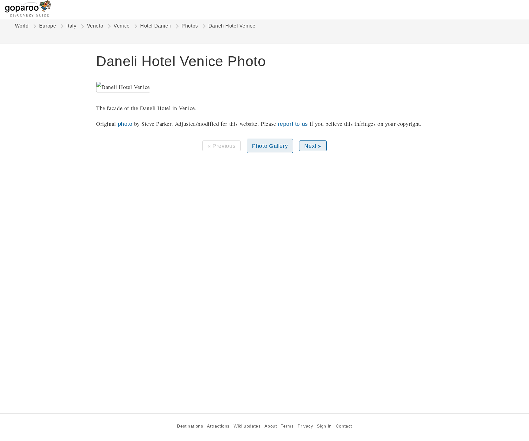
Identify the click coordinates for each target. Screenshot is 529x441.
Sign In (324, 426)
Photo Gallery (270, 146)
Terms (287, 426)
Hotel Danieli (155, 25)
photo (125, 124)
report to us (293, 124)
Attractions (218, 426)
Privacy (305, 426)
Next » (312, 146)
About (270, 426)
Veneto (95, 25)
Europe (47, 25)
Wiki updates (247, 426)
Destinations (190, 426)
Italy (71, 25)
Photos (190, 25)
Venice (122, 25)
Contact (344, 426)
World (22, 25)
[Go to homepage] (28, 11)
